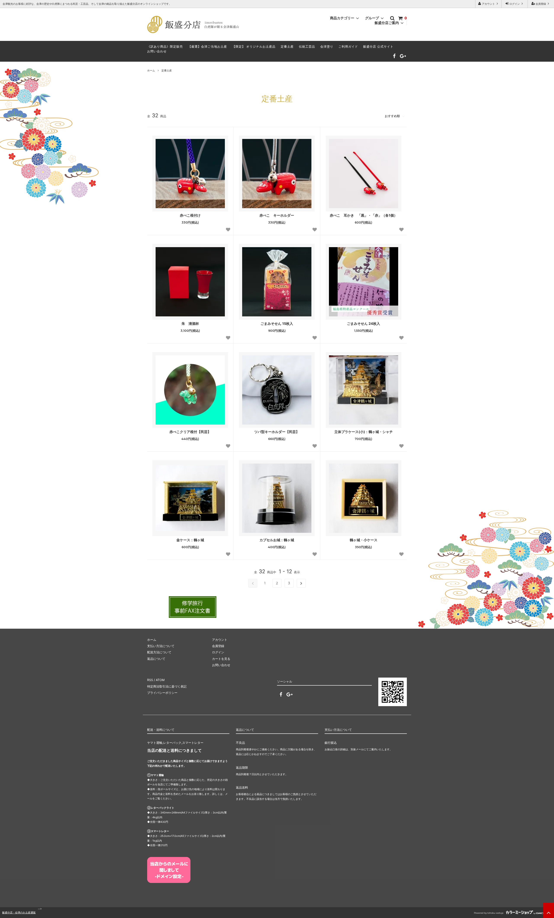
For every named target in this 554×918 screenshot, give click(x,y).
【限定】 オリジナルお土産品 (253, 46)
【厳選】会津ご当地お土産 (207, 46)
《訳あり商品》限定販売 (165, 46)
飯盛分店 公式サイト (378, 46)
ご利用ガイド (348, 46)
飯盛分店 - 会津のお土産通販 (19, 912)
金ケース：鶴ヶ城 (190, 540)
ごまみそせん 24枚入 (363, 323)
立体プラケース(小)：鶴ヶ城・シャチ (363, 432)
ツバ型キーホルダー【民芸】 (276, 432)
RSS (150, 680)
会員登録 (541, 3)
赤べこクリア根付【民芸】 (190, 432)
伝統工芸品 (307, 46)
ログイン (514, 3)
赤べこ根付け (190, 215)
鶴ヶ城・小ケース (363, 540)
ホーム (151, 70)
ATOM (160, 680)
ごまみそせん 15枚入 (277, 323)
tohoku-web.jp (495, 913)
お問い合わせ (157, 51)
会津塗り (326, 46)
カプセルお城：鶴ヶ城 (276, 540)
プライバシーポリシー (162, 692)
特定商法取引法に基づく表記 (167, 686)
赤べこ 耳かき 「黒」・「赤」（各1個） (363, 215)
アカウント (488, 3)
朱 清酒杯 (190, 323)
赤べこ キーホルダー (276, 215)
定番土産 (287, 46)
